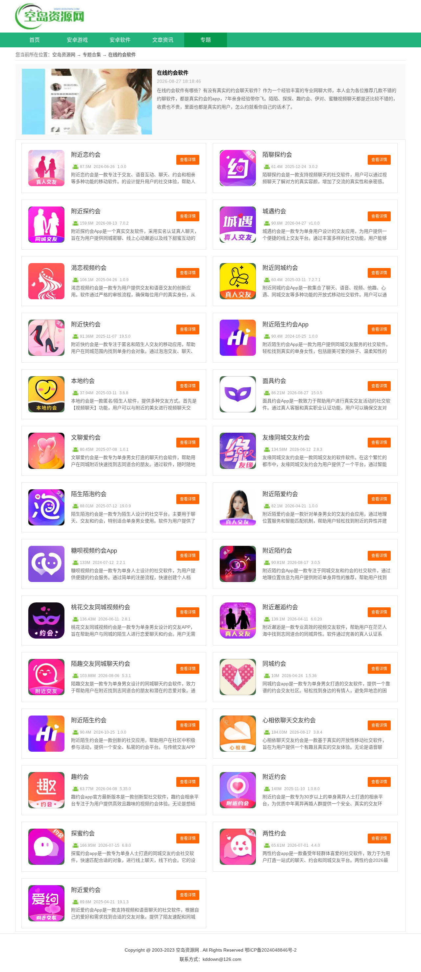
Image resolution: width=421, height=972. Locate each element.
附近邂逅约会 (280, 607)
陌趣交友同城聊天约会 (100, 664)
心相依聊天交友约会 (289, 720)
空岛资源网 (63, 54)
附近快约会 (86, 324)
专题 (205, 40)
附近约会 (274, 777)
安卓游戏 (77, 40)
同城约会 (274, 664)
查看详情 (188, 160)
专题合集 (92, 54)
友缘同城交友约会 (286, 437)
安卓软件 (120, 40)
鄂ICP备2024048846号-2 (271, 950)
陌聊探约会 (277, 155)
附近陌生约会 (89, 720)
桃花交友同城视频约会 (100, 607)
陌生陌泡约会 (89, 494)
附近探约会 (86, 211)
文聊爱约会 (86, 437)
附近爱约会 (86, 890)
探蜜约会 (83, 833)
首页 (34, 40)
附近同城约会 (280, 268)
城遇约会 (274, 211)
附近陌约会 (277, 550)
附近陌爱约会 (280, 494)
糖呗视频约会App (94, 550)
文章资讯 (162, 40)
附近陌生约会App (285, 324)
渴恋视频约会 (89, 268)
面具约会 (274, 381)
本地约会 (83, 381)
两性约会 (274, 833)
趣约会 (80, 777)
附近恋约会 (86, 155)
